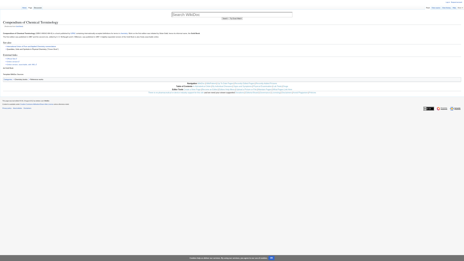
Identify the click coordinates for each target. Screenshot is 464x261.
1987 (30, 37)
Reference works (36, 79)
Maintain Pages (264, 89)
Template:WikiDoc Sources (13, 74)
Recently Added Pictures (266, 83)
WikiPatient (211, 83)
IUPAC (73, 33)
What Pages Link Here (282, 89)
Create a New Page (192, 89)
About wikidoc (17, 108)
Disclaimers (287, 93)
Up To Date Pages (225, 83)
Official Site (11, 59)
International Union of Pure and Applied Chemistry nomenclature (31, 46)
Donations (239, 93)
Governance (265, 93)
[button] (460, 7)
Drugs (285, 86)
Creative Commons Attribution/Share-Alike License (36, 104)
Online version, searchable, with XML (21, 64)
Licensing (276, 93)
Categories (8, 79)
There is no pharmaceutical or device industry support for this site (176, 93)
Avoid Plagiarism (300, 93)
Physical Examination (262, 86)
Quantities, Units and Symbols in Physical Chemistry (27, 49)
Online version (12, 62)
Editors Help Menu (227, 89)
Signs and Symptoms (242, 86)
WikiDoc (201, 83)
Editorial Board (252, 93)
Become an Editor (209, 89)
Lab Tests (277, 86)
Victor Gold (163, 33)
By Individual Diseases (222, 86)
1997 (98, 37)
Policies (312, 93)
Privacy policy (6, 108)
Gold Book (19, 26)
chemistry (124, 33)
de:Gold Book (8, 68)
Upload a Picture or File (246, 89)
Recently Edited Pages (244, 83)
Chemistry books (21, 79)
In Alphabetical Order (202, 86)
